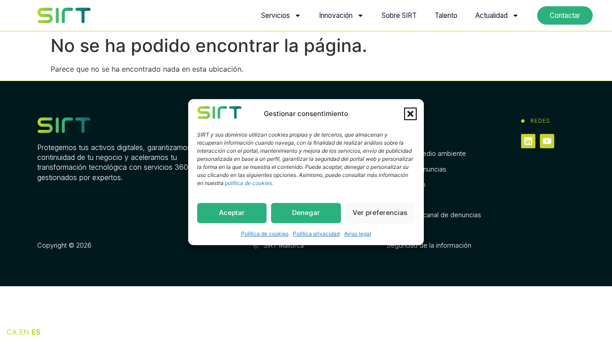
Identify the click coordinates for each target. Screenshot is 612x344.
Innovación (336, 15)
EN (24, 331)
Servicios (275, 15)
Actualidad (491, 15)
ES (35, 331)
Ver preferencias (380, 212)
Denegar (306, 212)
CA (12, 331)
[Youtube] (547, 141)
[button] (410, 113)
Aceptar (232, 212)
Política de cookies (265, 233)
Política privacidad (316, 233)
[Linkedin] (528, 141)
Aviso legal (357, 233)
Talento (446, 15)
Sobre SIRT (399, 15)
